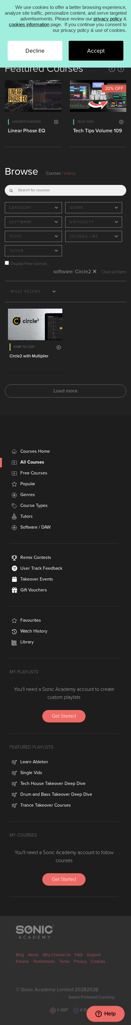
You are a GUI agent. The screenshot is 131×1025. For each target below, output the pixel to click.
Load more (65, 391)
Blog (20, 954)
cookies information (29, 24)
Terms (64, 961)
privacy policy (107, 18)
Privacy (80, 961)
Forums (22, 961)
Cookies (98, 961)
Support (94, 954)
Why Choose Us (57, 954)
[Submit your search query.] (11, 189)
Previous (112, 69)
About (33, 954)
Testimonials (44, 961)
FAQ (79, 954)
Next (121, 69)
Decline (35, 50)
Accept (96, 50)
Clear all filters (113, 272)
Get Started (64, 716)
